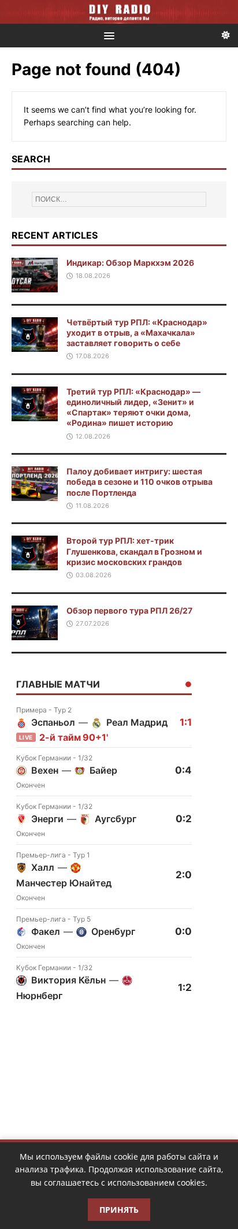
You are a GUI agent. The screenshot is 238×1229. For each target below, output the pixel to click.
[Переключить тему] (226, 35)
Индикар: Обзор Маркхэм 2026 (130, 263)
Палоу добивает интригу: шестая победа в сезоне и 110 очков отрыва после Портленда (139, 481)
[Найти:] (119, 199)
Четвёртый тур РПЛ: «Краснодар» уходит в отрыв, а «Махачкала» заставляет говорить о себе (136, 332)
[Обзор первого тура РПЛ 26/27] (35, 633)
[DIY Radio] (119, 12)
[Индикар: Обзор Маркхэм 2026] (35, 285)
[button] (107, 35)
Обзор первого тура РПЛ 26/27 (129, 610)
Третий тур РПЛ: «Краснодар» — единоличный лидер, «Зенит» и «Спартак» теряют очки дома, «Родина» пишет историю (133, 407)
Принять (119, 1209)
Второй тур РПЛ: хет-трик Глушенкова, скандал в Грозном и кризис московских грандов (134, 551)
